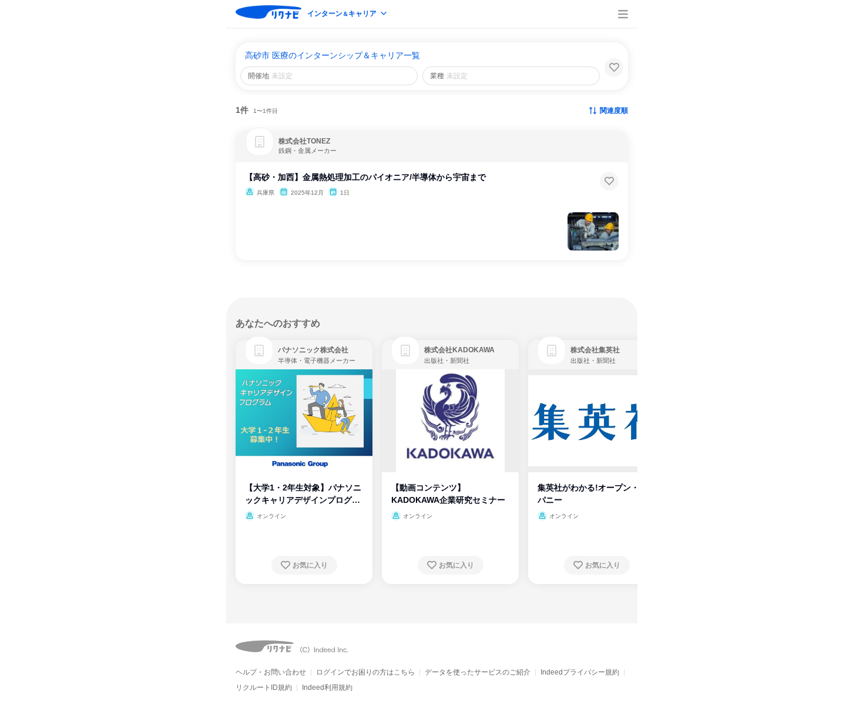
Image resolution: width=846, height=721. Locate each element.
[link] (259, 350)
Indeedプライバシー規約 (579, 672)
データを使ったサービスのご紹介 (478, 672)
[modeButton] (348, 14)
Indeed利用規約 (327, 687)
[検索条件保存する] (614, 67)
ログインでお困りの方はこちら (365, 672)
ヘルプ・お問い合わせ (271, 672)
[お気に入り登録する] (609, 181)
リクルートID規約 (264, 687)
